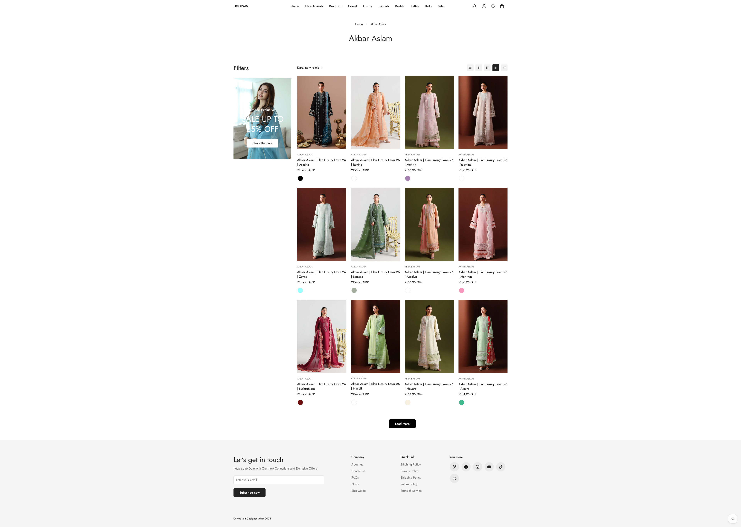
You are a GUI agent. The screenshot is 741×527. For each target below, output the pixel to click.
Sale (441, 6)
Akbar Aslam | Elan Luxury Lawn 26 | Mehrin (429, 162)
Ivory (407, 402)
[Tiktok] (500, 466)
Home (295, 6)
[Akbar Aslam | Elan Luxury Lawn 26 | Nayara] (429, 336)
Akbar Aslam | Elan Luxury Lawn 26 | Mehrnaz (482, 274)
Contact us (358, 471)
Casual (352, 6)
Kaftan (415, 6)
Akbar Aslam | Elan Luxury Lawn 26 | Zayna (321, 274)
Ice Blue (300, 290)
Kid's (428, 6)
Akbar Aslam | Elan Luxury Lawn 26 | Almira (482, 386)
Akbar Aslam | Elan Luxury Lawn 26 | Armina (321, 162)
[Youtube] (489, 466)
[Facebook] (466, 466)
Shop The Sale (262, 143)
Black (300, 178)
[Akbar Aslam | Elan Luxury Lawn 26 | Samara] (375, 224)
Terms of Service (411, 490)
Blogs (355, 484)
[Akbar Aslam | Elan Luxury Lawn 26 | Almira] (483, 336)
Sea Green (461, 402)
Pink (461, 290)
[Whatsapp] (454, 478)
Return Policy (409, 484)
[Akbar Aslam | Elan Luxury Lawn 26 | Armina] (321, 112)
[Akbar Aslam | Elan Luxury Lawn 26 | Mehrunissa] (321, 336)
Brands (334, 6)
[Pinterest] (454, 466)
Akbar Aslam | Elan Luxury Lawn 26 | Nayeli (375, 386)
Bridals (399, 6)
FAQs (355, 477)
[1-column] (470, 67)
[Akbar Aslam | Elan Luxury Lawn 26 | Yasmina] (483, 112)
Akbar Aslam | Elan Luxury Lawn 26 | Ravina (375, 162)
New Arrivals (314, 6)
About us (357, 464)
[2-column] (478, 67)
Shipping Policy (411, 477)
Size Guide (358, 490)
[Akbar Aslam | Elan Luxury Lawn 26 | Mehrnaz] (483, 224)
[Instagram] (477, 466)
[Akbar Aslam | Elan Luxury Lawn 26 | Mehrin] (429, 112)
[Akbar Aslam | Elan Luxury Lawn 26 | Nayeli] (375, 336)
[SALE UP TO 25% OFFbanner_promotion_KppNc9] (262, 118)
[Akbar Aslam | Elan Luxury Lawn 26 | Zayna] (321, 224)
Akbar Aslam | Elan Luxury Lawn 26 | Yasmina (482, 162)
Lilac (407, 178)
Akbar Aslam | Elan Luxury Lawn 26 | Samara (375, 274)
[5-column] (504, 67)
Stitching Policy (411, 464)
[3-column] (487, 67)
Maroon (300, 402)
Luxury (367, 6)
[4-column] (495, 67)
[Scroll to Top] (733, 506)
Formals (383, 6)
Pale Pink (461, 178)
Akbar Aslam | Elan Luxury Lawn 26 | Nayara (429, 386)
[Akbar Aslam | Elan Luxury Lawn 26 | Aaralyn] (429, 224)
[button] (501, 6)
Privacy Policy (410, 471)
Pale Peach (407, 290)
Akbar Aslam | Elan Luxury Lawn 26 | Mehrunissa (321, 386)
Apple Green (354, 402)
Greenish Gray (354, 290)
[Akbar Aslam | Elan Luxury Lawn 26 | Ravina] (375, 112)
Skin (354, 178)
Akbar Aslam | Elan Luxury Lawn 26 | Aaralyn (429, 274)
